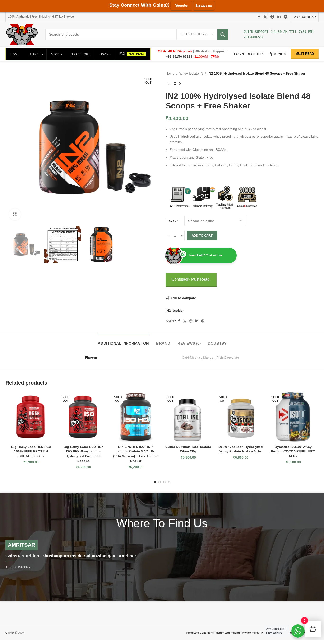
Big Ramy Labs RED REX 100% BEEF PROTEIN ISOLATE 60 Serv (31, 451)
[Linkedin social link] (279, 16)
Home (170, 73)
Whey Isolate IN (191, 73)
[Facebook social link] (259, 16)
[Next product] (180, 83)
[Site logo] (21, 34)
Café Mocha (191, 357)
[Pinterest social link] (272, 16)
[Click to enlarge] (15, 214)
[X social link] (265, 16)
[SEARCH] (222, 34)
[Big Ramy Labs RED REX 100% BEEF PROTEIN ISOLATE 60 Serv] (30, 416)
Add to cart (202, 235)
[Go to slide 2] (159, 482)
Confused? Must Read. (191, 279)
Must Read (305, 54)
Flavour (172, 221)
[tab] (123, 341)
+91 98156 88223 (179, 56)
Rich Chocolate (227, 357)
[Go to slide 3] (164, 482)
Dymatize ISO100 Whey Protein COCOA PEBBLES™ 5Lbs (293, 451)
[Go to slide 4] (169, 482)
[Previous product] (168, 83)
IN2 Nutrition (175, 310)
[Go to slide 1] (155, 482)
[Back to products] (174, 83)
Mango (208, 357)
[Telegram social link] (285, 16)
